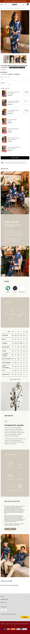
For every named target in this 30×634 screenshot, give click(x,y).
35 (12, 339)
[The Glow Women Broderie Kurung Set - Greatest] (4, 103)
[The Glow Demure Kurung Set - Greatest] (4, 112)
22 (26, 343)
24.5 (18, 354)
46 (26, 339)
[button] (3, 69)
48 (21, 351)
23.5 (13, 354)
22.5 (24, 347)
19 (26, 335)
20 (12, 347)
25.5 (13, 358)
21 (15, 347)
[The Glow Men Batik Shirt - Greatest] (4, 130)
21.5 (18, 347)
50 (23, 351)
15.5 (18, 335)
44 (15, 351)
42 (12, 351)
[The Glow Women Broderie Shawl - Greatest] (4, 149)
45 (26, 366)
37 (15, 339)
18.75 (15, 343)
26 (23, 354)
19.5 (18, 343)
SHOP (10, 529)
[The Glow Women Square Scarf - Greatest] (4, 139)
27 (26, 354)
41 (21, 339)
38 (18, 366)
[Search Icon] (5, 4)
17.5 (24, 335)
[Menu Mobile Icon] (1, 4)
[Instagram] (5, 610)
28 (23, 358)
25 (21, 354)
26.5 (18, 358)
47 (26, 370)
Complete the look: (5, 88)
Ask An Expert (14, 585)
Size (5, 77)
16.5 (21, 335)
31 (23, 362)
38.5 (15, 370)
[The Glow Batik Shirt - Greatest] (4, 121)
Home (2, 8)
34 (26, 362)
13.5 (13, 335)
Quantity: (3, 82)
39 (18, 339)
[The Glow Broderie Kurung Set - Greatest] (4, 93)
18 (12, 343)
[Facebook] (2, 610)
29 (26, 358)
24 (15, 354)
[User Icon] (23, 4)
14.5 (15, 335)
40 (21, 366)
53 (26, 351)
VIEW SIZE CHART (7, 77)
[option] (15, 31)
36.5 (15, 366)
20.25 (21, 343)
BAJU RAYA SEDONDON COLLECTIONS (15, 1)
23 (26, 347)
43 (23, 339)
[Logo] (15, 4)
